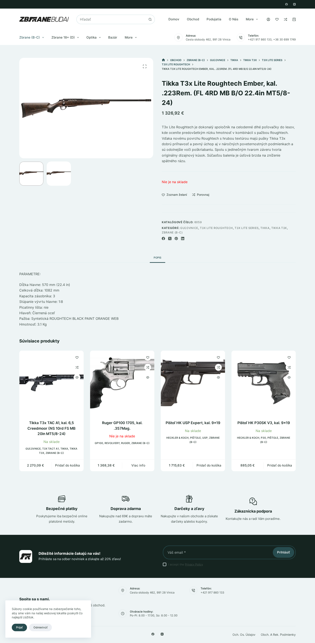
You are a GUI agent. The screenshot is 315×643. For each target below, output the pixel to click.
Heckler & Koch (177, 437)
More (250, 19)
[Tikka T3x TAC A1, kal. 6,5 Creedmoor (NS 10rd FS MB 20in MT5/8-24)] (51, 383)
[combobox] (111, 19)
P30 (263, 437)
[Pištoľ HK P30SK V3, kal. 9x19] (263, 383)
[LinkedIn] (182, 238)
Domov (173, 19)
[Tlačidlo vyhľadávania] (150, 19)
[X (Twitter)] (169, 238)
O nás (233, 19)
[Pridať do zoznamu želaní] (77, 357)
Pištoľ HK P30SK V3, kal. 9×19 (263, 423)
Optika (91, 37)
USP (205, 437)
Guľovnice (189, 228)
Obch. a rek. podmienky (278, 634)
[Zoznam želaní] (277, 19)
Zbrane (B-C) (29, 37)
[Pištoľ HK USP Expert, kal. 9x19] (193, 383)
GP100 (99, 443)
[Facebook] (286, 4)
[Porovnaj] (285, 19)
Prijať (19, 627)
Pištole (195, 437)
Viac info (138, 465)
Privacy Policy (194, 564)
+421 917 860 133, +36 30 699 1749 (272, 39)
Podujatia (214, 19)
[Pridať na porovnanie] (77, 367)
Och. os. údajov (243, 634)
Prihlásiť (283, 552)
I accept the (185, 564)
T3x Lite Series (247, 228)
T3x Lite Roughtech (216, 228)
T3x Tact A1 (50, 448)
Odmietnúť (40, 627)
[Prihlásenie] (268, 19)
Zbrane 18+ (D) (63, 37)
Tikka (264, 228)
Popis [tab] (157, 257)
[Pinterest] (176, 238)
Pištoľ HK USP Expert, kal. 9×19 (193, 423)
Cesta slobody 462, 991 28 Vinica (208, 39)
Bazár (112, 37)
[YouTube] (294, 4)
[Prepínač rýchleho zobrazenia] (77, 377)
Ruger (125, 443)
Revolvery (112, 443)
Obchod (193, 19)
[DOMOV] (163, 60)
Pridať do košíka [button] (67, 465)
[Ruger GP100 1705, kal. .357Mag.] (122, 383)
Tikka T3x (279, 228)
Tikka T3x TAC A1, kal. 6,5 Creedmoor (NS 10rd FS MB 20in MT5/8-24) (51, 428)
